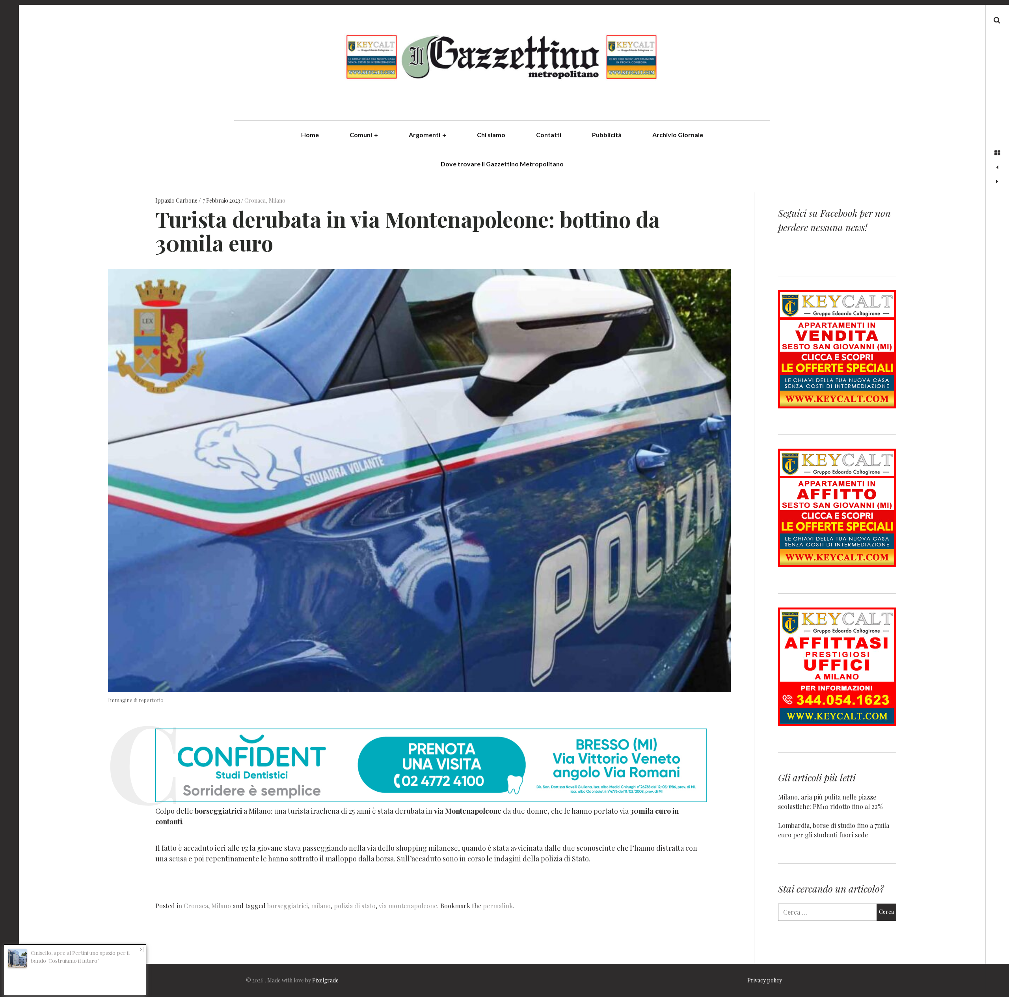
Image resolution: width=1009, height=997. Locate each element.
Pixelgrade (325, 980)
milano (321, 906)
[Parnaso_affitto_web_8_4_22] (837, 564)
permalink (498, 906)
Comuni (364, 134)
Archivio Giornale (677, 134)
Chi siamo (491, 134)
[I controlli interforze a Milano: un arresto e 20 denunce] (997, 182)
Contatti (548, 134)
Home (310, 134)
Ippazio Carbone (177, 201)
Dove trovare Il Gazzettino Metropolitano (502, 164)
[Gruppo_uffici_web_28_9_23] (837, 723)
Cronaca (255, 201)
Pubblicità (607, 134)
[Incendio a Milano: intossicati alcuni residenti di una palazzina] (997, 167)
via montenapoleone (408, 906)
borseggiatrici (287, 906)
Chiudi (141, 949)
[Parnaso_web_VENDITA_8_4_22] (837, 406)
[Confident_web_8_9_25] (431, 799)
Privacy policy (764, 980)
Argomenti (427, 134)
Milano (277, 201)
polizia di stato (355, 906)
